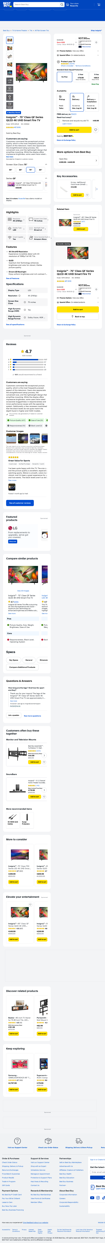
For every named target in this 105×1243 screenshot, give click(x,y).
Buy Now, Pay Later (9, 1206)
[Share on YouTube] (92, 1198)
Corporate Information (68, 1195)
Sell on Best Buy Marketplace (70, 1162)
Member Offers (36, 1202)
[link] (20, 503)
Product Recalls (8, 1178)
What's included (67, 66)
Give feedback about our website (35, 1223)
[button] (73, 44)
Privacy (24, 1230)
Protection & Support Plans (41, 1178)
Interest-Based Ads (32, 1230)
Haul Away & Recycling (39, 1181)
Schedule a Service (38, 1170)
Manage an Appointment (40, 1174)
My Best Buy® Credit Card (12, 1195)
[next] (47, 170)
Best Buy (6, 30)
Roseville (21, 198)
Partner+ (62, 1185)
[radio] (63, 102)
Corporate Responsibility (68, 1202)
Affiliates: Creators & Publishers (71, 1170)
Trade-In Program (8, 1181)
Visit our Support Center (40, 1162)
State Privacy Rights (40, 1231)
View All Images (23, 591)
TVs (31, 30)
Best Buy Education (66, 1178)
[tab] (13, 660)
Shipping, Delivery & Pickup (12, 1166)
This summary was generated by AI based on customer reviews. (26, 414)
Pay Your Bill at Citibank (11, 1198)
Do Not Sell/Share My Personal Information (64, 1230)
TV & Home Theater (19, 30)
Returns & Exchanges (10, 1170)
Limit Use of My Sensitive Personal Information (84, 1230)
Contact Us (35, 1185)
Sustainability (64, 1206)
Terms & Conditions (82, 66)
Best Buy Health (65, 1174)
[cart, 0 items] (98, 4)
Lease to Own (7, 1202)
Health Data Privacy (50, 1231)
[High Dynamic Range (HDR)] (25, 310)
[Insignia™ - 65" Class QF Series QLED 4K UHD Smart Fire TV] (65, 223)
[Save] (96, 130)
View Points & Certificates (40, 1198)
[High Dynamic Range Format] (25, 317)
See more (9, 157)
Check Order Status (9, 1162)
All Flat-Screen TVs (42, 30)
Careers (62, 1198)
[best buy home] (7, 4)
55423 (73, 114)
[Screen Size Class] (25, 302)
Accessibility (6, 1230)
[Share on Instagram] (98, 1198)
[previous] (7, 170)
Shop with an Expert (38, 1166)
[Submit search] (62, 4)
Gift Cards (6, 1185)
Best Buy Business (66, 1181)
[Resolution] (19, 296)
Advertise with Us (66, 1166)
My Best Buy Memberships (41, 1195)
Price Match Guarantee (11, 1174)
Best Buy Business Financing (13, 1210)
